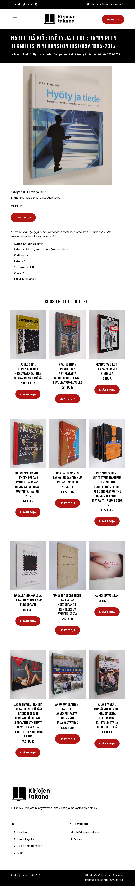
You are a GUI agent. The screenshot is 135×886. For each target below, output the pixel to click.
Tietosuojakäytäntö (95, 880)
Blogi (20, 853)
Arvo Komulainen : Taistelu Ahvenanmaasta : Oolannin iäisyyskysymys (67, 713)
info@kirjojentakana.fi (111, 4)
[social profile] (36, 4)
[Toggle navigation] (15, 19)
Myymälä (113, 19)
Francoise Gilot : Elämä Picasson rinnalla (107, 368)
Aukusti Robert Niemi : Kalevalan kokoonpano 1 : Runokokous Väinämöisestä (67, 604)
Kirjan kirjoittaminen (29, 846)
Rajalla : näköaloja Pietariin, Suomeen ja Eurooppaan (28, 600)
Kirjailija (22, 832)
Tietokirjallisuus (37, 192)
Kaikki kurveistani (107, 595)
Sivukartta (116, 880)
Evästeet (117, 875)
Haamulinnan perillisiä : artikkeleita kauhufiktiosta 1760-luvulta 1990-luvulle (67, 373)
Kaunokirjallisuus (27, 839)
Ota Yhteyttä (102, 875)
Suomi (94, 4)
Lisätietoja (23, 217)
